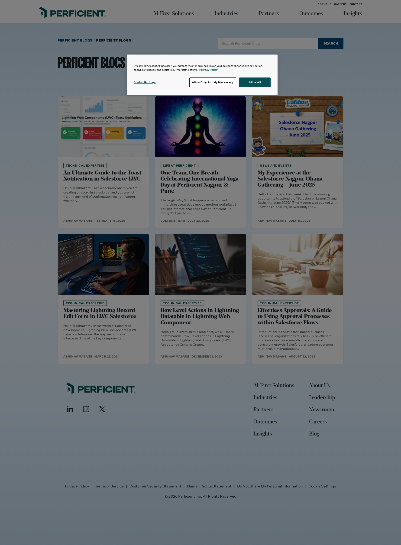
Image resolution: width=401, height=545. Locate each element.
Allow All (255, 82)
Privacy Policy (208, 69)
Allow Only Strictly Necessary (212, 82)
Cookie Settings (145, 82)
